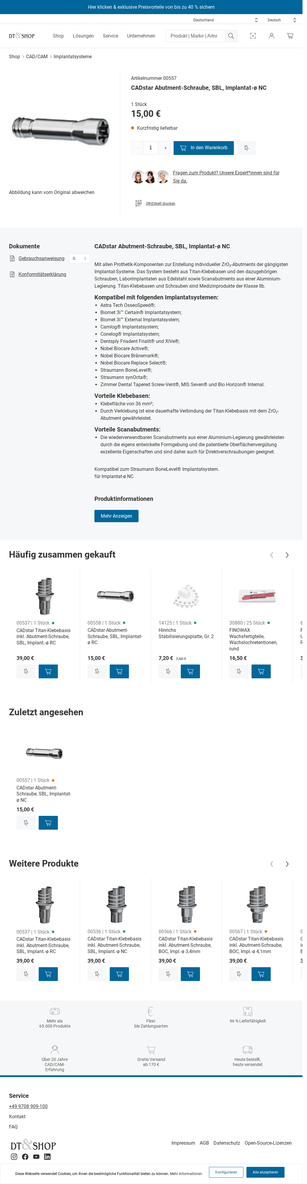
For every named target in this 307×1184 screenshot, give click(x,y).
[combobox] (226, 20)
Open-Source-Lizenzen (268, 1143)
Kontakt (17, 1116)
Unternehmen (141, 36)
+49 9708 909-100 (28, 1106)
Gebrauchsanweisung (41, 258)
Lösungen (83, 36)
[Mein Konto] (271, 35)
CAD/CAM (37, 56)
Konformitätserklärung (42, 274)
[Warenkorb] (292, 35)
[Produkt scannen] (253, 35)
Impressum (183, 1143)
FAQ (13, 1127)
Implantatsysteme (73, 56)
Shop (58, 36)
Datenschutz (226, 1143)
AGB (204, 1143)
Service (110, 36)
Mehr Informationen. (186, 1174)
